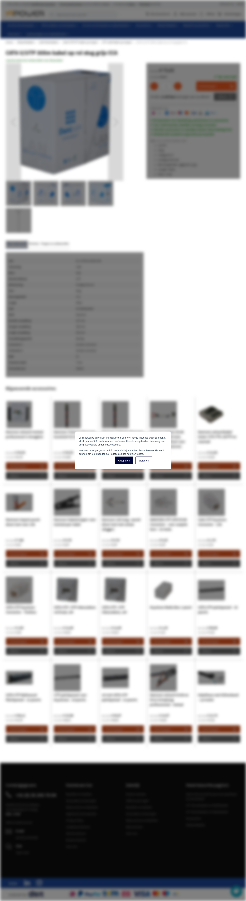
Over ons (71, 846)
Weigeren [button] (144, 460)
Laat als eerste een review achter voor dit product (34, 60)
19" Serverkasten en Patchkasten (207, 805)
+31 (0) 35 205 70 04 (36, 795)
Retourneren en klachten (82, 807)
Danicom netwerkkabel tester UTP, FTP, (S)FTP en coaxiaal (217, 437)
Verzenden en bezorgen (81, 801)
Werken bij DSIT (76, 840)
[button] (13, 122)
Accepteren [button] (124, 460)
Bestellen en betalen (79, 794)
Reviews (34, 243)
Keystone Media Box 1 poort (171, 607)
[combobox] (82, 14)
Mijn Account (134, 827)
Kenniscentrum (160, 14)
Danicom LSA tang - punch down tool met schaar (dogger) (121, 524)
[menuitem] (23, 25)
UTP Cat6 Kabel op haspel (116, 42)
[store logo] (25, 13)
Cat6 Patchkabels (48, 42)
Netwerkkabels (25, 42)
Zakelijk (240, 3)
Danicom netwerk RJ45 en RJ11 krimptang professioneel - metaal (169, 700)
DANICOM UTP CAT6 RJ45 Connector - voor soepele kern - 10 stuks (168, 524)
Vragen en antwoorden (55, 243)
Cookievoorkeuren (78, 827)
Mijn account (188, 14)
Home (9, 42)
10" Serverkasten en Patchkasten (207, 812)
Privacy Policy (74, 820)
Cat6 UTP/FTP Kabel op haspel (80, 42)
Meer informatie (17, 243)
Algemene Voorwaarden (81, 814)
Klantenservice (227, 3)
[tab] (17, 245)
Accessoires (193, 818)
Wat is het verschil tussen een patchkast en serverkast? (211, 796)
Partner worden (136, 794)
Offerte (222, 97)
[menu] (124, 29)
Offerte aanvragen (137, 801)
